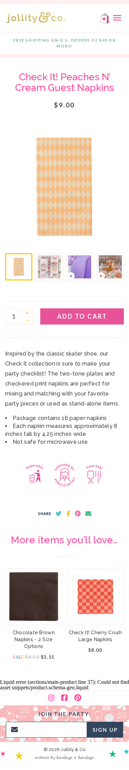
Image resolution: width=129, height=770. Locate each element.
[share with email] (88, 514)
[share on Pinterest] (77, 514)
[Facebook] (64, 698)
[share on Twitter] (59, 514)
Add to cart (82, 316)
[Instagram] (51, 698)
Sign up (105, 730)
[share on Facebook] (68, 514)
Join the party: (64, 714)
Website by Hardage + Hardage (64, 757)
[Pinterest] (77, 698)
